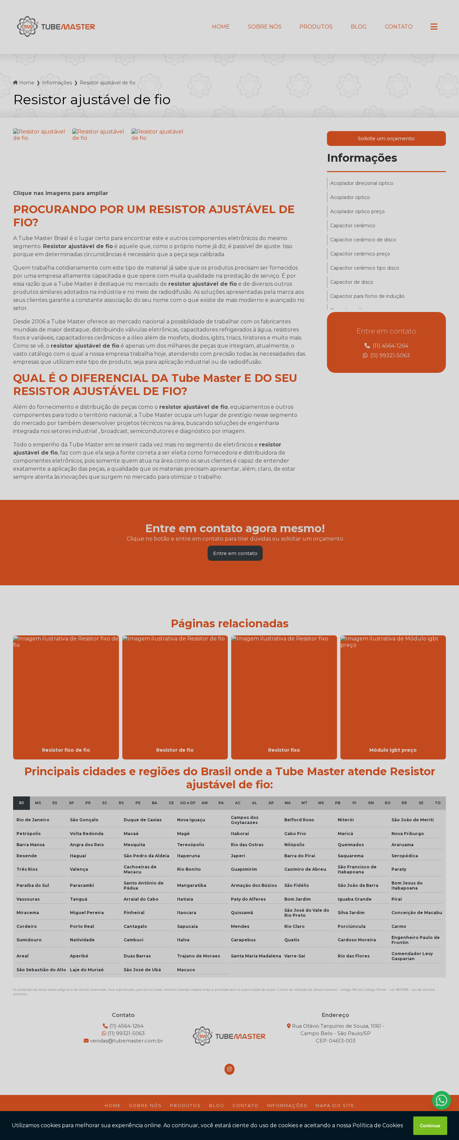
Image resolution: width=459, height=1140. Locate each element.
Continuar (430, 1125)
